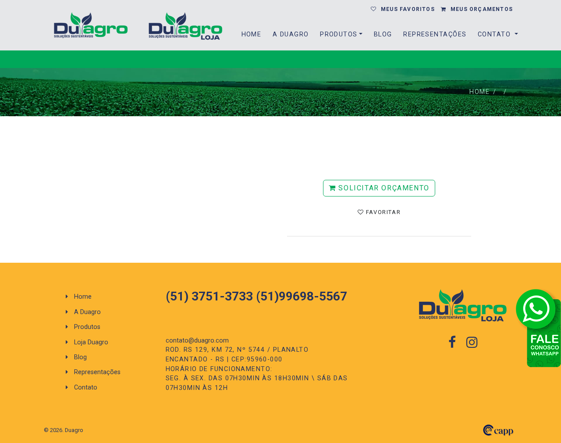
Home (251, 34)
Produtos (339, 34)
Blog (383, 34)
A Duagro (291, 34)
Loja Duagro (90, 342)
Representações (434, 34)
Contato (495, 34)
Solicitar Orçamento (383, 188)
